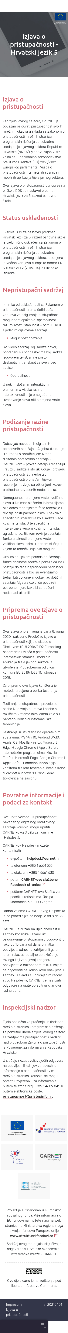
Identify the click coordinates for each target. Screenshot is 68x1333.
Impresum (14, 1304)
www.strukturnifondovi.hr (31, 1236)
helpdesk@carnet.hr (43, 858)
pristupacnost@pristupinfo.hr (27, 1096)
